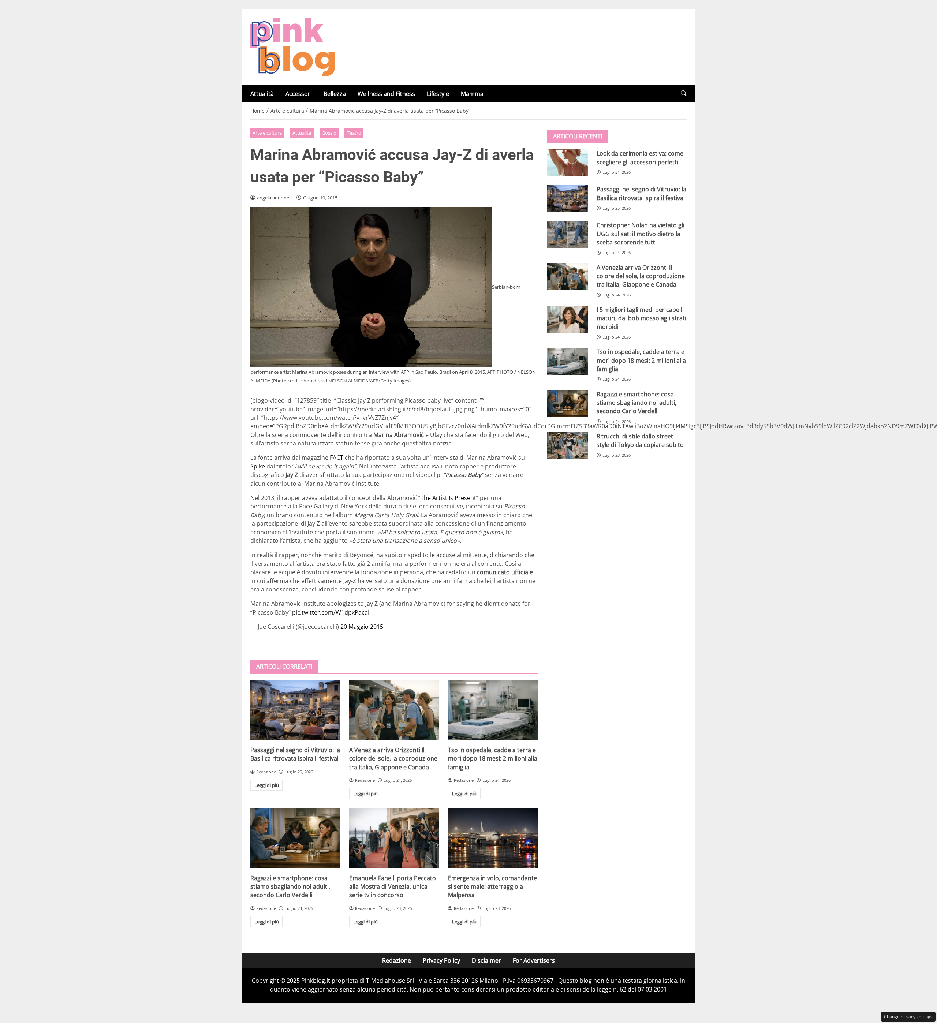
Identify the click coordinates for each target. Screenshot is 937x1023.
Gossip (329, 133)
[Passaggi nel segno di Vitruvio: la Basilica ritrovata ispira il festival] (295, 710)
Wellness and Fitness (386, 94)
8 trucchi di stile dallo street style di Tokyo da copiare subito (640, 440)
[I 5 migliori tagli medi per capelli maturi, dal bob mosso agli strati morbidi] (567, 319)
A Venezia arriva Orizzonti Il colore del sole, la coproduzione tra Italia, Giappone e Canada (393, 758)
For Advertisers (534, 960)
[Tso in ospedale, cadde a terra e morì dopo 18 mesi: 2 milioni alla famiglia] (493, 710)
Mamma (472, 94)
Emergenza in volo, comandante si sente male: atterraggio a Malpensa (492, 886)
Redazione (396, 960)
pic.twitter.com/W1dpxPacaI (330, 612)
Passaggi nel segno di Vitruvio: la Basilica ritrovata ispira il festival (295, 754)
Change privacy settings (908, 1016)
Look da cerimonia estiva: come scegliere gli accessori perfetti (640, 157)
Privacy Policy (441, 960)
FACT (336, 457)
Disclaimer (486, 960)
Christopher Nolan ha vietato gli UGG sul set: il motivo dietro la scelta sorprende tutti (640, 233)
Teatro (354, 133)
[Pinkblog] (292, 46)
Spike (258, 466)
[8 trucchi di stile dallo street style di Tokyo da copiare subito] (567, 445)
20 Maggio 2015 (361, 627)
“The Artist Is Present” (449, 498)
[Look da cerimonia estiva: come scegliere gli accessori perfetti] (567, 162)
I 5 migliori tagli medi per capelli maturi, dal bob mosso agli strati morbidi (641, 318)
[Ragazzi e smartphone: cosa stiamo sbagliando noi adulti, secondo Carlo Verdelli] (295, 838)
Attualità (262, 94)
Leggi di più (266, 785)
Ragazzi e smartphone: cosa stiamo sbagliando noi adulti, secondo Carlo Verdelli (290, 886)
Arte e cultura (267, 133)
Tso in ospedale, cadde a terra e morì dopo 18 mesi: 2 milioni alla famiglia (492, 758)
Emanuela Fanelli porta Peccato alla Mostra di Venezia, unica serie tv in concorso (392, 886)
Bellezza (335, 94)
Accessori (298, 94)
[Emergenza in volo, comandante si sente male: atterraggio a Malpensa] (493, 838)
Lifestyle (438, 94)
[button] (684, 93)
